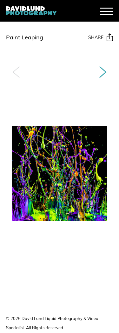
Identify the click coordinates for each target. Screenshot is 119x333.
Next (103, 72)
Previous (16, 72)
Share (95, 38)
